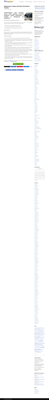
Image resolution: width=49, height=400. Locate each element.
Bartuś (35, 74)
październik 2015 (37, 245)
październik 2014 (37, 261)
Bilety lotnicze (36, 79)
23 (36, 176)
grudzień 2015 (36, 242)
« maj (35, 180)
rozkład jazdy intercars (38, 347)
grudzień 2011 (36, 306)
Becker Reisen (36, 75)
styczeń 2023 (36, 200)
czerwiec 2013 (36, 282)
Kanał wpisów (36, 390)
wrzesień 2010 (36, 322)
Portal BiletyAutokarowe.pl (38, 128)
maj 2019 (36, 217)
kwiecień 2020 (36, 212)
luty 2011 (36, 315)
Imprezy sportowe (37, 48)
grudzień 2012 (36, 290)
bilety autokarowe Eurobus (10, 60)
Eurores (36, 91)
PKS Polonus (36, 120)
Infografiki (36, 102)
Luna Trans (36, 107)
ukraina (37, 352)
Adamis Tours (36, 66)
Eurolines (36, 90)
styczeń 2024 (36, 192)
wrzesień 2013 (36, 278)
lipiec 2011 (36, 311)
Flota (35, 95)
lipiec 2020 (36, 209)
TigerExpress (36, 152)
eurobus (41, 337)
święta (40, 352)
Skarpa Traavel (36, 147)
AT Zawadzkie (36, 70)
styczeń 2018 (36, 220)
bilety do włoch (37, 334)
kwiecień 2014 (36, 269)
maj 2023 (36, 196)
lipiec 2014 (36, 265)
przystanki (38, 339)
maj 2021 (36, 204)
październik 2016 (37, 229)
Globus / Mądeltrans (37, 99)
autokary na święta (40, 330)
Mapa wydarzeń (37, 40)
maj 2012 (36, 299)
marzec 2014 (36, 270)
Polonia (35, 124)
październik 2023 (37, 193)
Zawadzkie (36, 164)
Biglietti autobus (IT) (37, 58)
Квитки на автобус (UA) (38, 59)
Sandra (35, 140)
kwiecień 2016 (36, 237)
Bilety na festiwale (37, 49)
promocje (40, 338)
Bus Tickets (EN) (37, 54)
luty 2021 (36, 205)
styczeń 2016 (36, 241)
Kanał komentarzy (37, 391)
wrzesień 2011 (36, 310)
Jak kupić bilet (35, 1)
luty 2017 (36, 224)
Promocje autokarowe (37, 131)
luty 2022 (36, 201)
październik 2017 (37, 221)
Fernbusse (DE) (37, 55)
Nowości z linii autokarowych (28, 1)
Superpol (36, 151)
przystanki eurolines (41, 340)
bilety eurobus (41, 334)
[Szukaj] (44, 355)
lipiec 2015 (36, 249)
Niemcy (37, 338)
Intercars (36, 103)
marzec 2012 (36, 302)
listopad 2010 (36, 319)
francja (35, 338)
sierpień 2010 (36, 323)
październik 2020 (37, 208)
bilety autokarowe (40, 331)
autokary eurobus (36, 330)
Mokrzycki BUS (36, 115)
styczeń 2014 (36, 273)
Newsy (35, 116)
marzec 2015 (36, 254)
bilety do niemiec (38, 333)
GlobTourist (36, 98)
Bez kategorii (36, 78)
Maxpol (35, 112)
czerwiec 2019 (36, 216)
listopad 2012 (36, 291)
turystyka (35, 352)
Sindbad (36, 350)
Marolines (36, 111)
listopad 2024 (36, 188)
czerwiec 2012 (36, 298)
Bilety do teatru (36, 41)
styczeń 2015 (36, 257)
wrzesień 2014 (36, 262)
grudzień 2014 (36, 258)
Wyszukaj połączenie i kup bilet (40, 8)
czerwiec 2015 (36, 250)
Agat (35, 67)
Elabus (35, 86)
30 (36, 178)
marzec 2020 (36, 213)
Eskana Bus (36, 87)
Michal (6, 9)
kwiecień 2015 (36, 253)
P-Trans (36, 119)
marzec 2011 (36, 314)
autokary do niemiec (39, 327)
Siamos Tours (36, 144)
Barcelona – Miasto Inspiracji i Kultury (39, 20)
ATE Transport (36, 71)
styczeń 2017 (36, 225)
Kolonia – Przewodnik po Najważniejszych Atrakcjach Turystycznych (38, 23)
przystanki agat (41, 339)
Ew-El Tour (36, 94)
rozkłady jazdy (42, 349)
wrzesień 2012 (36, 294)
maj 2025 (36, 184)
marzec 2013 (36, 286)
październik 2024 (37, 189)
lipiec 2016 (36, 233)
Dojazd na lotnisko (37, 83)
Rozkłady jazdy (36, 136)
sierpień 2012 (36, 295)
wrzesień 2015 (36, 246)
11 (39, 173)
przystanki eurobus (37, 340)
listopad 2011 (36, 307)
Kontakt (44, 1)
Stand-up (36, 45)
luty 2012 (36, 303)
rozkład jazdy (40, 343)
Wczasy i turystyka (37, 160)
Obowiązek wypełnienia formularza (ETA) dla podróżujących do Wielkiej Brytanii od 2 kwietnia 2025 (39, 18)
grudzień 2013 (36, 274)
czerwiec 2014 (36, 266)
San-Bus (36, 139)
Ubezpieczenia (40, 1)
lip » (36, 180)
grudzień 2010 (36, 318)
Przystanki (36, 132)
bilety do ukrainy (42, 333)
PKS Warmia (36, 123)
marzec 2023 (36, 197)
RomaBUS (36, 135)
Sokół (35, 148)
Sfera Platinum (36, 143)
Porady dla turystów (37, 127)
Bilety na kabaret (37, 44)
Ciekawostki (36, 82)
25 (39, 176)
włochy (39, 352)
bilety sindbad (37, 337)
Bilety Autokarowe (21, 1)
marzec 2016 (36, 238)
